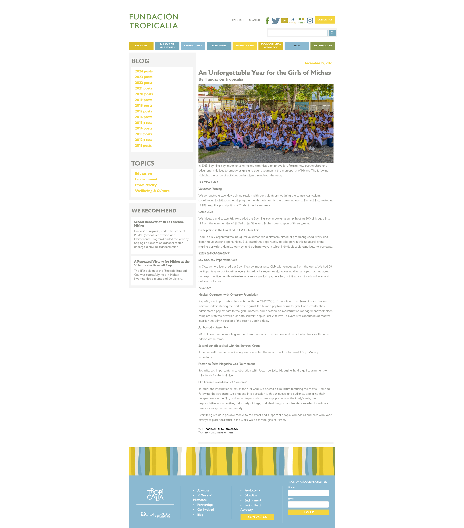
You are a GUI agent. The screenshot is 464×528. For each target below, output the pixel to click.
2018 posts (143, 105)
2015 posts (143, 123)
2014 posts (143, 128)
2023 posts (143, 77)
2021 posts (143, 88)
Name (291, 487)
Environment (245, 46)
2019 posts (143, 100)
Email (291, 499)
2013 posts (143, 134)
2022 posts (143, 83)
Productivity (193, 46)
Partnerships (205, 504)
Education (219, 46)
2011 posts (143, 145)
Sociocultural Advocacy (271, 46)
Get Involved (323, 46)
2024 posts (144, 71)
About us (141, 46)
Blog (297, 46)
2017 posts (143, 111)
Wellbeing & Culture (152, 191)
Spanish (254, 20)
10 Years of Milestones (167, 46)
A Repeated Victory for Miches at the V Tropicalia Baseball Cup (162, 263)
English (238, 20)
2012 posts (143, 140)
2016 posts (143, 117)
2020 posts (144, 94)
